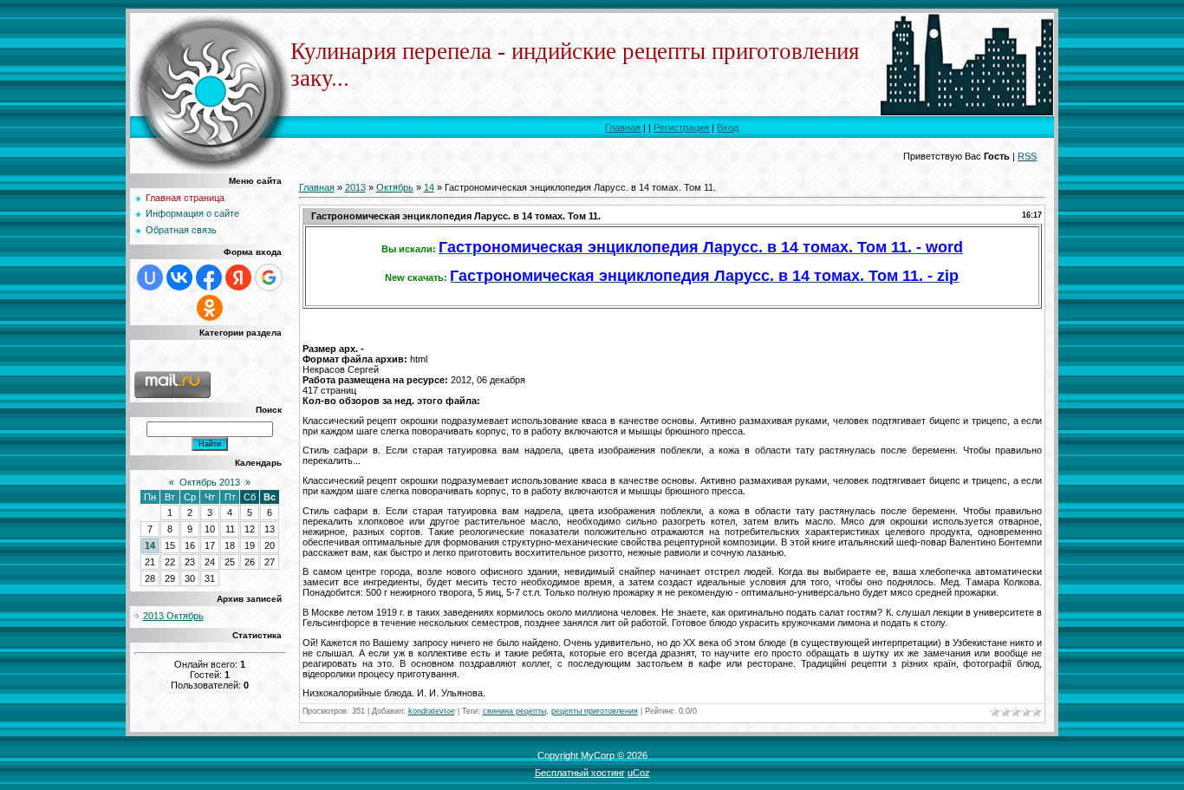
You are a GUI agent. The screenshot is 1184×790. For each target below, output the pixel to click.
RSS (1027, 156)
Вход (727, 127)
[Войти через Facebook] (209, 277)
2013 (355, 187)
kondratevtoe (431, 711)
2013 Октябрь (173, 615)
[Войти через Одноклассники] (210, 308)
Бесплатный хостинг (580, 772)
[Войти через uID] (150, 277)
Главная (623, 127)
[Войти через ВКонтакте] (179, 277)
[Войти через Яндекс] (238, 277)
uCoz (639, 772)
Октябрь (394, 187)
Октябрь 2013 (209, 482)
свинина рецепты (514, 711)
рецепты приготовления (594, 711)
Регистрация (681, 127)
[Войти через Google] (269, 277)
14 (150, 545)
